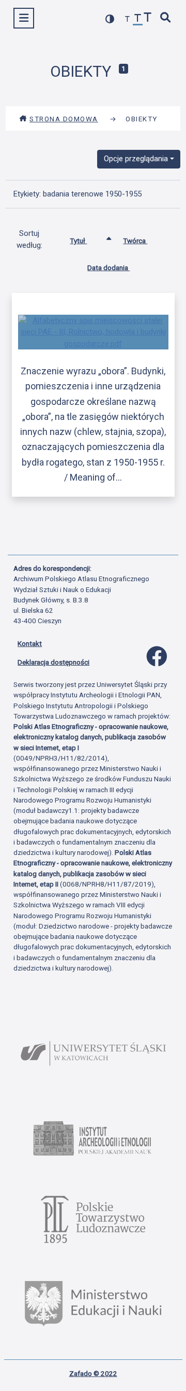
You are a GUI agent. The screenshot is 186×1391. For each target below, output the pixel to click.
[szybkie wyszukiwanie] (166, 18)
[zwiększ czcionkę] (148, 18)
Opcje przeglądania (136, 158)
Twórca (135, 240)
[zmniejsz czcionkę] (127, 19)
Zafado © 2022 (93, 1373)
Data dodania (108, 267)
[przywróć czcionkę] (138, 19)
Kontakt (30, 643)
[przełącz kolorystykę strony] (110, 19)
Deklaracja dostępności (53, 662)
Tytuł (78, 240)
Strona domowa (63, 119)
